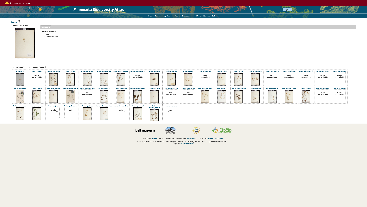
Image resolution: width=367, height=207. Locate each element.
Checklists (196, 16)
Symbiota (154, 138)
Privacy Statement (187, 144)
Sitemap (206, 16)
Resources (46, 27)
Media (177, 16)
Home (150, 16)
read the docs (191, 138)
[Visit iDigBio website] (221, 130)
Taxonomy (186, 16)
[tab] (46, 27)
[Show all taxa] (24, 67)
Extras (215, 16)
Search (158, 16)
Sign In (288, 10)
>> (47, 67)
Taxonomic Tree (52, 37)
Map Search (168, 16)
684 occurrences (52, 35)
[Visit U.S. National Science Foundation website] (196, 131)
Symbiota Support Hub (215, 138)
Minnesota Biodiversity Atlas (98, 9)
